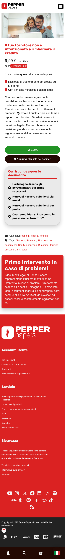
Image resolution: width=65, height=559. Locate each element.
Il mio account (8, 360)
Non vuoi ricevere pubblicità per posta (33, 207)
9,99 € (34, 150)
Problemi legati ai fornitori (34, 236)
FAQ (4, 413)
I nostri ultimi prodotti (11, 404)
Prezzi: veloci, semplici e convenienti (19, 409)
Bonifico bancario (27, 245)
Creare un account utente (14, 364)
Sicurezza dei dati (10, 427)
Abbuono (20, 240)
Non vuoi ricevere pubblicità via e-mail (33, 198)
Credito (23, 249)
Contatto (6, 423)
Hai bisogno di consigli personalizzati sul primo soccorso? (28, 187)
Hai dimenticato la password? (16, 373)
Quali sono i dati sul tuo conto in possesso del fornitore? (33, 216)
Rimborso (43, 245)
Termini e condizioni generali (15, 465)
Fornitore (31, 240)
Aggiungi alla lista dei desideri (33, 159)
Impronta (6, 474)
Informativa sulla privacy (13, 470)
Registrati (6, 369)
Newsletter (7, 418)
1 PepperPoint (18, 66)
